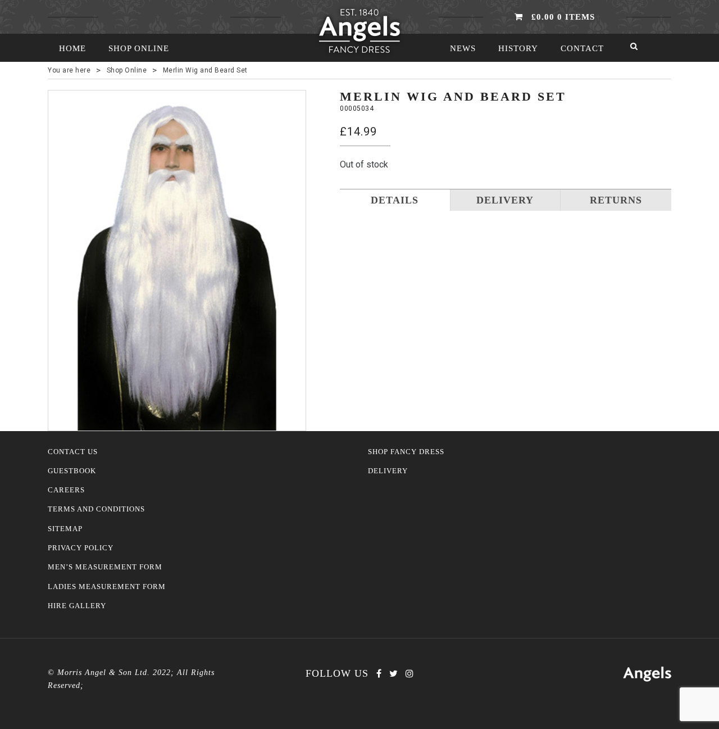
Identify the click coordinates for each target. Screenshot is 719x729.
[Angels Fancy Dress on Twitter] (393, 673)
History (518, 48)
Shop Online (138, 48)
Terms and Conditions (96, 509)
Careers (66, 490)
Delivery (388, 471)
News (463, 48)
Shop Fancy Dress (406, 452)
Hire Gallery (77, 606)
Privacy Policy (80, 548)
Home (72, 48)
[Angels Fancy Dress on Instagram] (409, 673)
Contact (582, 48)
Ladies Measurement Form (107, 587)
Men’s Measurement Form (105, 567)
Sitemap (65, 529)
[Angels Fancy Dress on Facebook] (378, 673)
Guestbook (72, 471)
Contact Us (73, 452)
